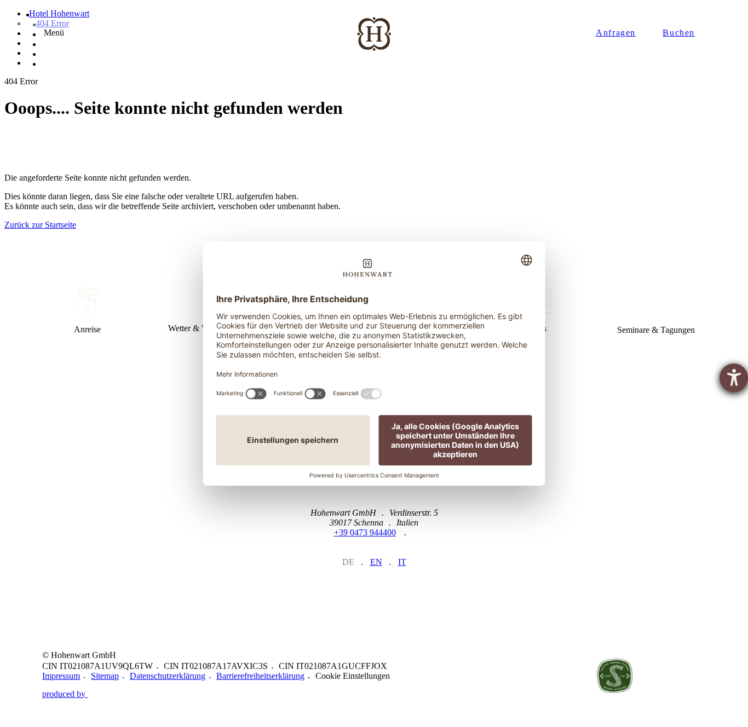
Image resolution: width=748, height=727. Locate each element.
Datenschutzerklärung (167, 675)
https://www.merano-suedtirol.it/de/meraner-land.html (480, 675)
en (376, 562)
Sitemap (105, 675)
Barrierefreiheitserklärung (260, 675)
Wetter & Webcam (199, 310)
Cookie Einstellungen (352, 675)
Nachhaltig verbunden (614, 676)
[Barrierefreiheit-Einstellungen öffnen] (734, 378)
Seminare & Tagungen (656, 310)
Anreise (87, 310)
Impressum (61, 675)
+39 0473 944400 (365, 532)
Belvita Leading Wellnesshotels (682, 676)
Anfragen (616, 32)
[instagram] (347, 590)
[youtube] (401, 590)
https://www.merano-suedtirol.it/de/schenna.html (547, 676)
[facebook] (374, 590)
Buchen (679, 32)
